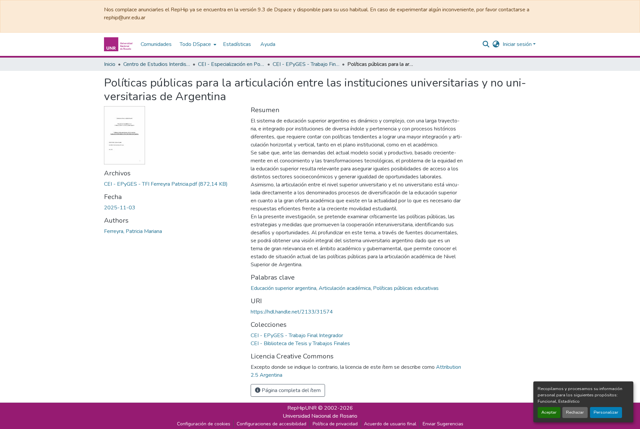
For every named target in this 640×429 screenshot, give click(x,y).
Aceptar (549, 412)
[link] (173, 184)
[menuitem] (197, 44)
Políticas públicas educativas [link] (406, 288)
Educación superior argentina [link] (283, 288)
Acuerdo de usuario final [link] (390, 424)
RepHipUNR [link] (302, 408)
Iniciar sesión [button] (518, 44)
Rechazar (575, 412)
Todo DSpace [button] (195, 44)
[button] (119, 44)
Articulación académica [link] (345, 288)
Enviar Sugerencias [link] (443, 424)
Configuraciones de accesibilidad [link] (271, 424)
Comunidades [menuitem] (156, 44)
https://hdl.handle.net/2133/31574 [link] (292, 312)
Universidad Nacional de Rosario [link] (320, 416)
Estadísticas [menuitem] (237, 44)
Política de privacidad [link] (335, 424)
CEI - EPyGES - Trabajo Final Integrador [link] (306, 64)
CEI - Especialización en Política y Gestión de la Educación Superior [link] (231, 64)
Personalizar (606, 412)
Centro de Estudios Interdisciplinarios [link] (156, 64)
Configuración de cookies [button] (203, 424)
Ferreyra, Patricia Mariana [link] (133, 231)
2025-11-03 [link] (119, 207)
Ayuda (267, 44)
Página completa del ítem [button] (290, 390)
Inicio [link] (109, 64)
